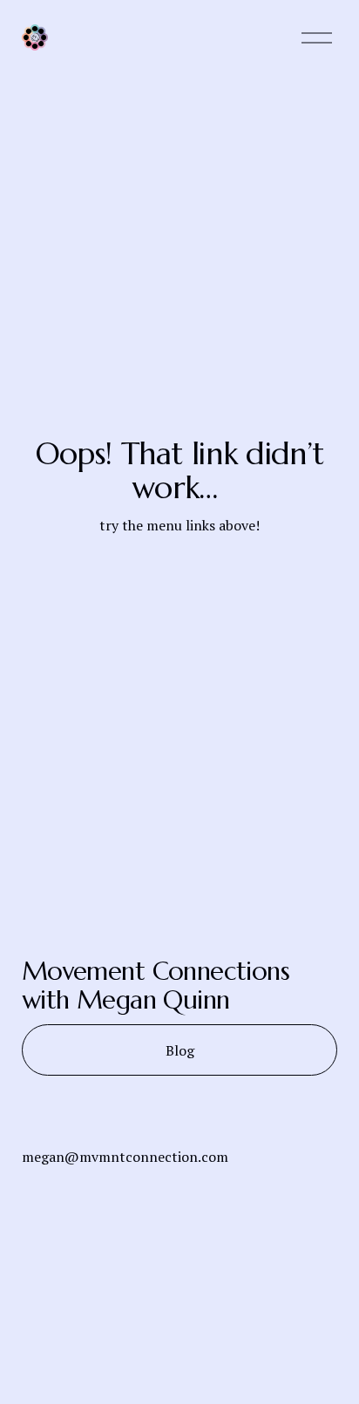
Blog (180, 1050)
